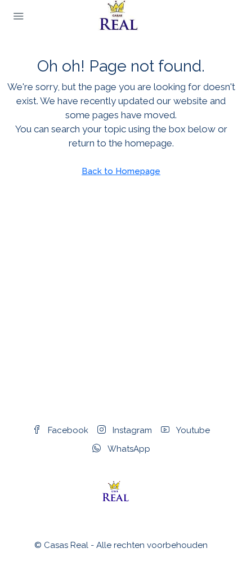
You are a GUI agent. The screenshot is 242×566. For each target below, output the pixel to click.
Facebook (67, 430)
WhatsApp (127, 449)
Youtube (192, 430)
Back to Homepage (121, 171)
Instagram (131, 430)
